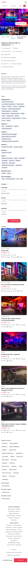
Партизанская (9, 536)
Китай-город (8, 531)
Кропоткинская (6, 498)
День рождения (14, 443)
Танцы (20, 466)
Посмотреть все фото (21, 23)
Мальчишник (5, 459)
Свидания (4, 463)
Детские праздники (14, 446)
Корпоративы (12, 449)
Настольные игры (6, 472)
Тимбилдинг (5, 479)
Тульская (19, 529)
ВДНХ (8, 529)
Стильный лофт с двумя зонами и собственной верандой (11, 319)
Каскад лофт (5, 250)
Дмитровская (14, 540)
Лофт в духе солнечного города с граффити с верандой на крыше (13, 425)
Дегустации (12, 476)
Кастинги (4, 469)
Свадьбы (4, 449)
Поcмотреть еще (14, 220)
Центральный (5, 492)
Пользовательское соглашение (14, 552)
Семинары (14, 466)
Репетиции (16, 472)
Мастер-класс (5, 466)
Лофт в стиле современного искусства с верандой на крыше (12, 389)
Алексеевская (11, 533)
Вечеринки (5, 443)
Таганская (10, 538)
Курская (15, 527)
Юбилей (12, 456)
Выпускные (20, 456)
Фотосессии (5, 456)
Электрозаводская (17, 525)
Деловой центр (13, 529)
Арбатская (20, 527)
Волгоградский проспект (17, 531)
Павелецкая (17, 533)
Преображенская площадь (14, 542)
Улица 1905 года (10, 544)
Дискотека (14, 459)
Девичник (4, 446)
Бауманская (9, 525)
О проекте (14, 549)
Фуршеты (4, 476)
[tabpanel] (14, 237)
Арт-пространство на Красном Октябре (12, 284)
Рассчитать (20, 560)
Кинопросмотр (12, 469)
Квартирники (19, 453)
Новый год (12, 463)
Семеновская (18, 544)
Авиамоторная (16, 538)
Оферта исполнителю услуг (14, 555)
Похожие (3, 226)
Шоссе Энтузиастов (17, 536)
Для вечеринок (6, 485)
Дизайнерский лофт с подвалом (10, 354)
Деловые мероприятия (8, 453)
